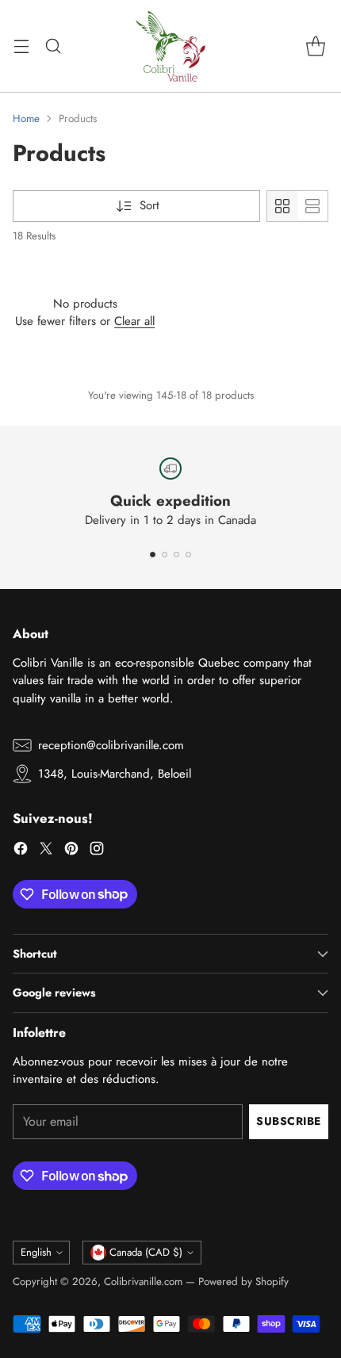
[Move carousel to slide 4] (188, 554)
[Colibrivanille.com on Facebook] (20, 851)
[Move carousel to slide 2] (164, 554)
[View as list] (312, 206)
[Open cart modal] (315, 46)
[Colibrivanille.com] (170, 46)
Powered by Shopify (243, 1281)
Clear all (134, 321)
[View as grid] (282, 206)
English (36, 1252)
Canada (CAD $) (145, 1252)
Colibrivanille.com (143, 1281)
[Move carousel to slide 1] (152, 554)
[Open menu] (21, 46)
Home (26, 118)
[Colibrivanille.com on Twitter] (46, 851)
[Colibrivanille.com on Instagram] (96, 851)
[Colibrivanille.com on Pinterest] (71, 851)
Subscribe (288, 1121)
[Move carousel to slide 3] (176, 554)
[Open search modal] (52, 46)
